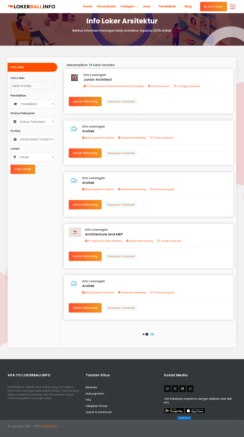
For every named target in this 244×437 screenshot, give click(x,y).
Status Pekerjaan (22, 113)
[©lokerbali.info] (175, 388)
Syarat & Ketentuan (99, 412)
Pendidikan (167, 6)
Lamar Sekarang (85, 101)
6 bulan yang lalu (163, 189)
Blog (188, 6)
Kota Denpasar (159, 86)
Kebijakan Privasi (96, 406)
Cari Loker (215, 6)
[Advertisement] (122, 428)
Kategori (127, 6)
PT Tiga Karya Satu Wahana (104, 241)
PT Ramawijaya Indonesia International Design (115, 86)
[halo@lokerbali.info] (167, 388)
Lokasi (14, 149)
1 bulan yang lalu (163, 138)
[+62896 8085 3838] (190, 388)
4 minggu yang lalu (188, 86)
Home (87, 6)
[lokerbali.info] (182, 388)
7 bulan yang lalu (170, 241)
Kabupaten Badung (140, 241)
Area (146, 6)
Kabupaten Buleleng (133, 138)
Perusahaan (106, 6)
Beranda (91, 387)
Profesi (15, 131)
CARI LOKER (22, 169)
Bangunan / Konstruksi (121, 101)
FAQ (88, 400)
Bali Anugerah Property (99, 138)
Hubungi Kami (95, 394)
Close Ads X (184, 417)
